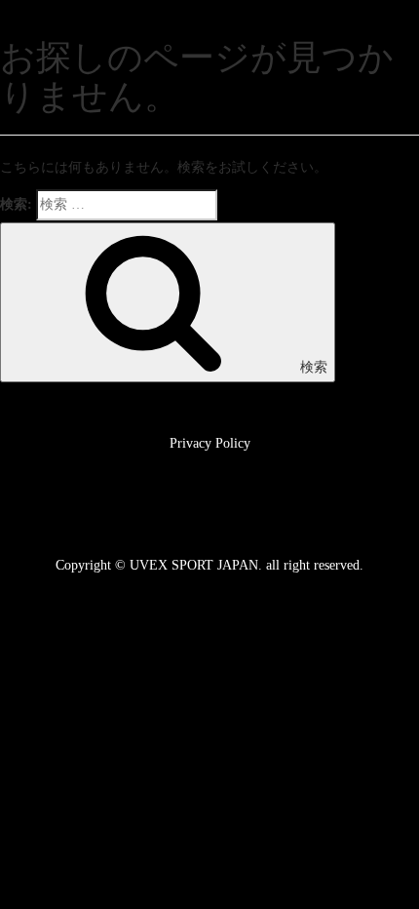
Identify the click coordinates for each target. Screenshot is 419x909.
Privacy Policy (210, 443)
